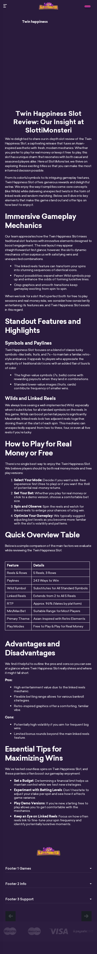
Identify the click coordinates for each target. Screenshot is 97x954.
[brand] (87, 6)
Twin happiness (35, 21)
